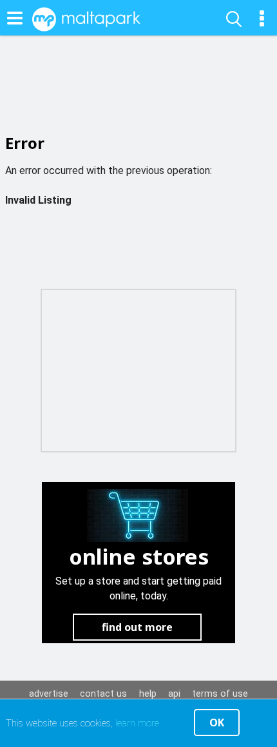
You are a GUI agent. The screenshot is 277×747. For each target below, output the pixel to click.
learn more (137, 723)
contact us (103, 693)
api (174, 693)
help (148, 693)
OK (216, 722)
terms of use (220, 693)
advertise (48, 693)
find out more (137, 627)
